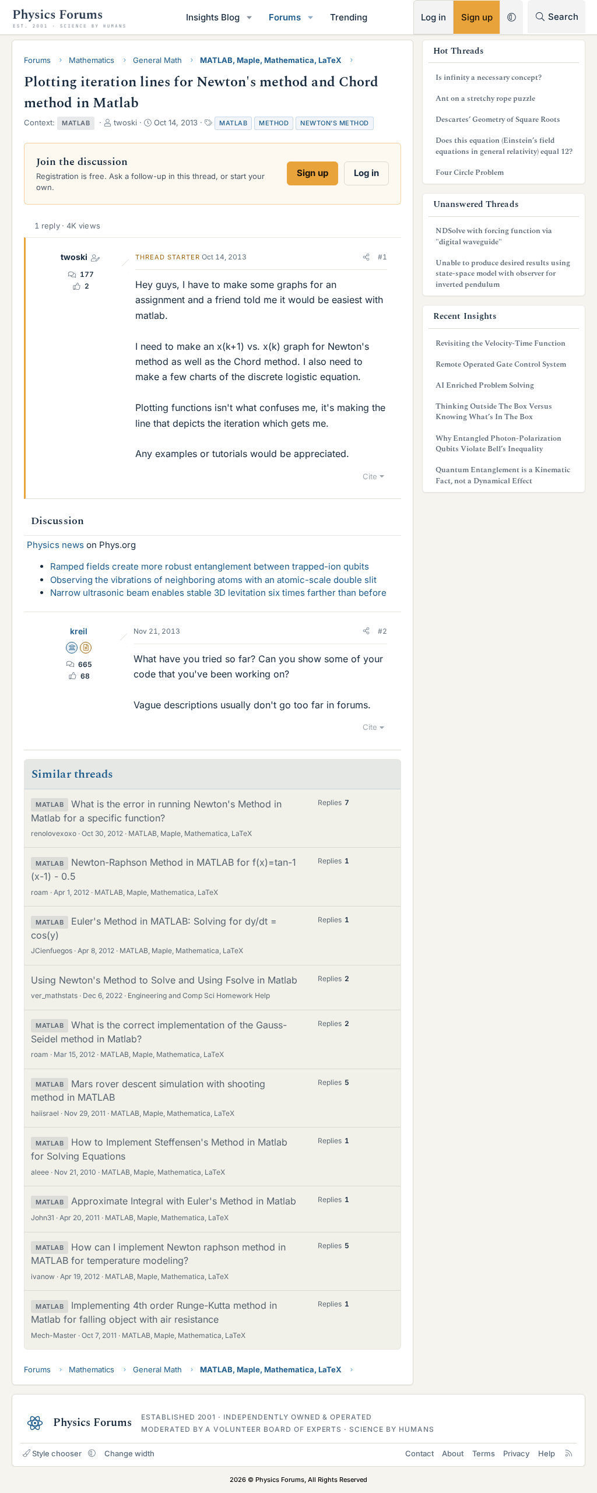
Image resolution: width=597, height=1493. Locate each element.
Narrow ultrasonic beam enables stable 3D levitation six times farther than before (218, 592)
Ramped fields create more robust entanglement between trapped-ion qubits (209, 566)
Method (274, 123)
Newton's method (334, 123)
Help (546, 1453)
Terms (483, 1453)
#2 (382, 631)
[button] (249, 17)
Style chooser (56, 1453)
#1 (382, 256)
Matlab (233, 123)
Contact (419, 1453)
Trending (348, 17)
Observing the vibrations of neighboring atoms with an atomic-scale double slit (213, 579)
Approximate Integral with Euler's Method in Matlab (183, 1201)
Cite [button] (370, 476)
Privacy (516, 1453)
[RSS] (569, 1453)
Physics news (55, 544)
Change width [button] (129, 1453)
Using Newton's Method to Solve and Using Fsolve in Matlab (164, 980)
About (452, 1453)
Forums (285, 17)
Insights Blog (213, 17)
